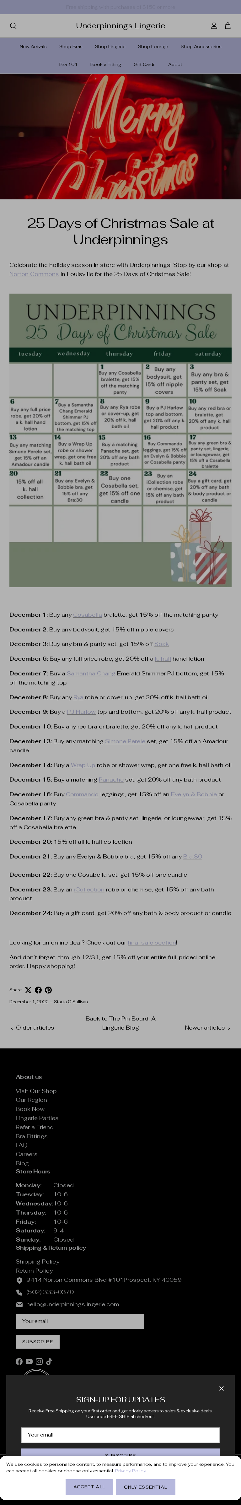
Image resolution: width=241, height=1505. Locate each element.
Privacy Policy (130, 1471)
